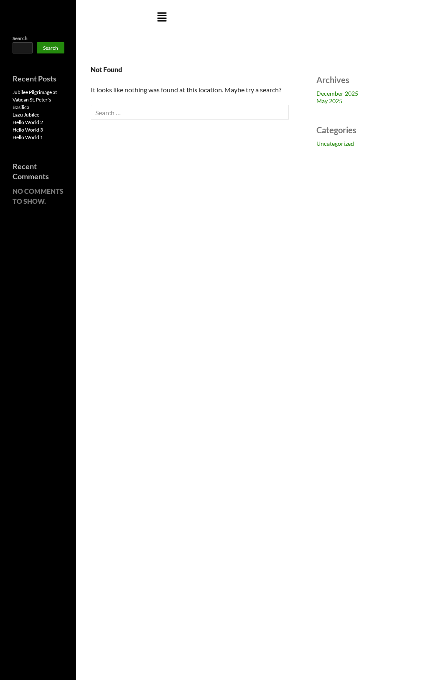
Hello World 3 (28, 130)
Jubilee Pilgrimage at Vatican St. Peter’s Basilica (35, 99)
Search (20, 38)
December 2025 (337, 93)
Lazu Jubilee (26, 115)
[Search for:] (190, 113)
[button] (162, 17)
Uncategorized (335, 143)
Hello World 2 (28, 122)
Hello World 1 (28, 137)
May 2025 (329, 100)
